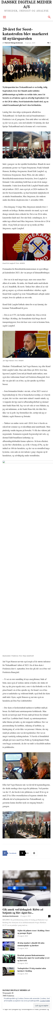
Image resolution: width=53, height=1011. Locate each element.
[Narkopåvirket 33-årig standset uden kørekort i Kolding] (9, 971)
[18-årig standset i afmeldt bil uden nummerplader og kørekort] (9, 946)
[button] (4, 17)
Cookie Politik (45, 1001)
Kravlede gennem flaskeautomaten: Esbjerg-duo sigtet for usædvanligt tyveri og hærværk (33, 958)
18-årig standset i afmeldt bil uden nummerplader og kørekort (30, 944)
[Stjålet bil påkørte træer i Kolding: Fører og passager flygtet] (9, 933)
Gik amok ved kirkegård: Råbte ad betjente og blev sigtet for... (23, 911)
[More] (34, 853)
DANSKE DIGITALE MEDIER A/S (16, 990)
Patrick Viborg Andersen (14, 43)
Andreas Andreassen (11, 916)
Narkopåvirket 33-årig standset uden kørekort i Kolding (31, 969)
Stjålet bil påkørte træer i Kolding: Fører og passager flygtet (33, 931)
